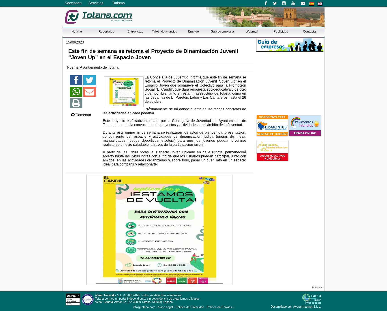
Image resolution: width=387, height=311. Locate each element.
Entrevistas (135, 31)
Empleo (193, 31)
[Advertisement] (289, 83)
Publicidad (281, 31)
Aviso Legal (165, 307)
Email (302, 3)
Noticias (77, 31)
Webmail (252, 31)
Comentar (83, 115)
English (320, 3)
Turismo (118, 3)
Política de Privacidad (190, 307)
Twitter (275, 3)
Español (311, 3)
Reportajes (106, 31)
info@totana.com (144, 307)
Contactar (310, 31)
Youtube (293, 3)
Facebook (265, 3)
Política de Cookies (219, 307)
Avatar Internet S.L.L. (307, 306)
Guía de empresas (223, 31)
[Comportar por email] (89, 94)
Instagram (284, 3)
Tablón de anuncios (164, 31)
